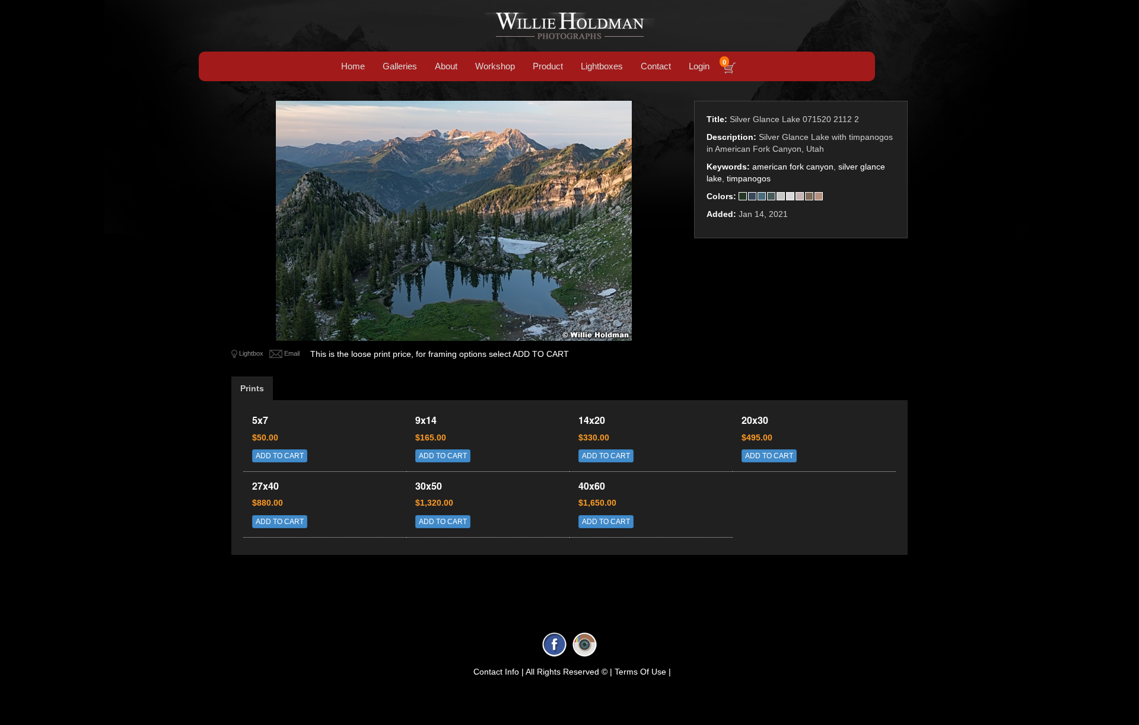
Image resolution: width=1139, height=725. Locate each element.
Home (353, 66)
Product (548, 66)
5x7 (260, 420)
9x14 (426, 420)
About (446, 66)
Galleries (400, 66)
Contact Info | (498, 671)
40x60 (591, 486)
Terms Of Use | (643, 671)
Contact (656, 66)
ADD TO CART (280, 456)
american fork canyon (792, 166)
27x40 (265, 486)
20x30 (755, 420)
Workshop (495, 66)
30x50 (428, 486)
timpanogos (749, 178)
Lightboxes (602, 66)
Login (699, 66)
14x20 (591, 420)
